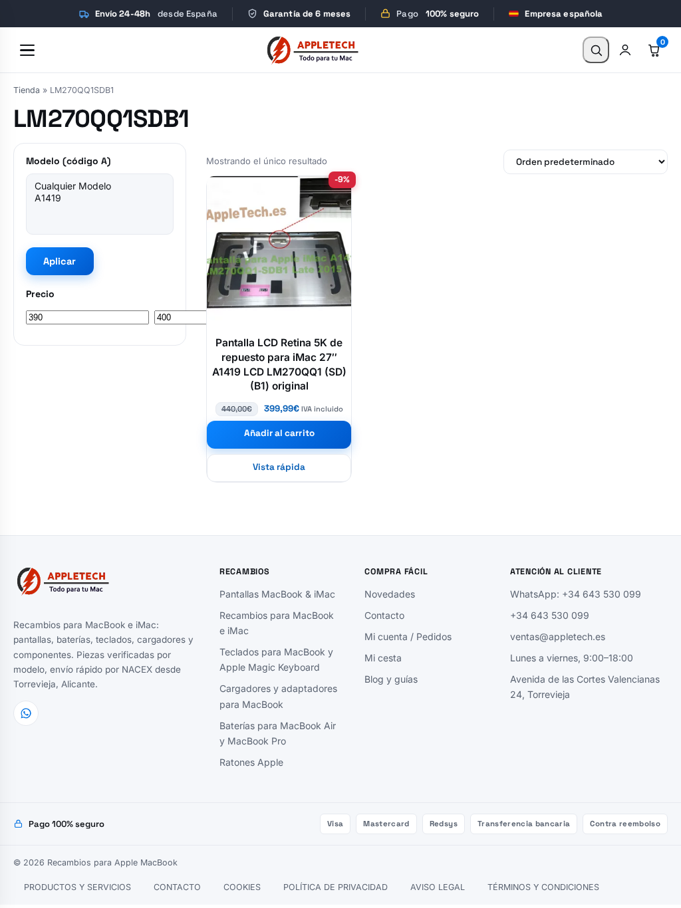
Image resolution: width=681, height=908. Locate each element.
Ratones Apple (251, 762)
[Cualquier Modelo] (99, 186)
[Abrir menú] (27, 50)
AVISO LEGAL (437, 887)
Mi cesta (383, 657)
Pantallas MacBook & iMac (277, 594)
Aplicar (59, 261)
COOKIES (242, 887)
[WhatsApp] (26, 713)
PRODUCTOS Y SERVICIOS (77, 887)
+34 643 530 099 (549, 615)
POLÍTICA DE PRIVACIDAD (335, 887)
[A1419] (99, 198)
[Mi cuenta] (625, 50)
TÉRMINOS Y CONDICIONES (543, 887)
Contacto (384, 615)
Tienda (26, 90)
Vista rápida (279, 467)
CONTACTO (177, 887)
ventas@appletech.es (557, 636)
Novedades (389, 594)
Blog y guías (391, 679)
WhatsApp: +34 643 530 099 (575, 594)
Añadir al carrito (279, 433)
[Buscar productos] (596, 50)
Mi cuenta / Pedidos (408, 636)
